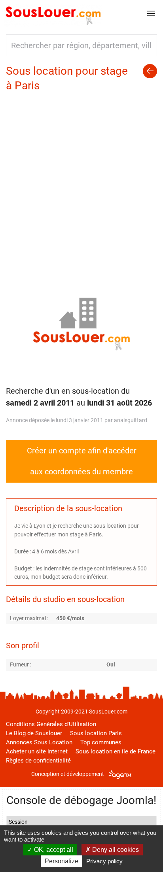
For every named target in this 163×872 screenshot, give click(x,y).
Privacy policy (104, 861)
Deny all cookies (115, 849)
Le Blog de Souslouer (34, 733)
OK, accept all (52, 849)
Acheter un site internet (37, 751)
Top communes (100, 742)
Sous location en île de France (115, 751)
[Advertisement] (81, 178)
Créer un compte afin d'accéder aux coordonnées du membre (81, 461)
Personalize (61, 861)
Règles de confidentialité (38, 760)
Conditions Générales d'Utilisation (51, 724)
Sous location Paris (96, 733)
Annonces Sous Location (39, 742)
